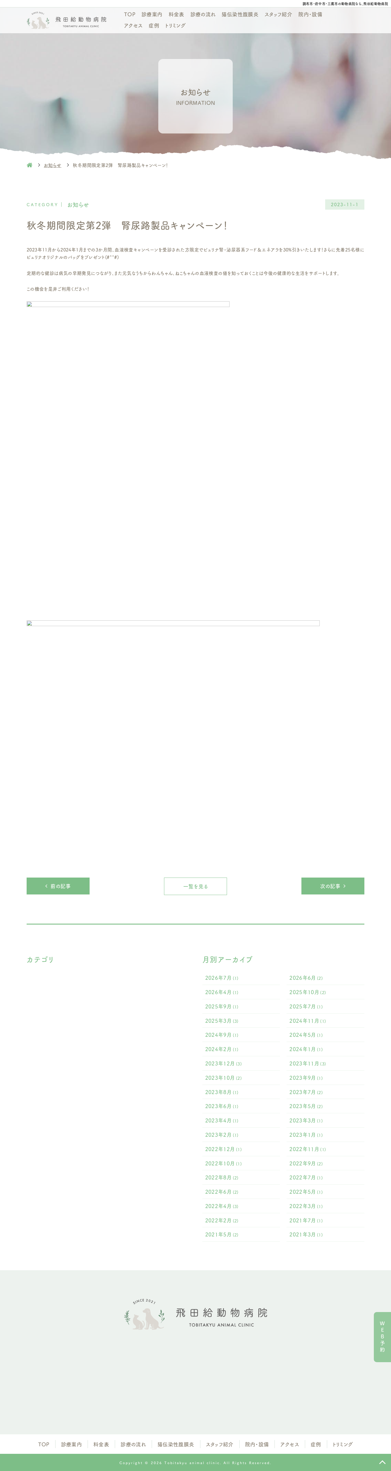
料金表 (176, 14)
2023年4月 (222, 1120)
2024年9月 (222, 1034)
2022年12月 (223, 1149)
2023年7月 (306, 1092)
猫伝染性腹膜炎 (240, 14)
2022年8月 (222, 1177)
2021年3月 (306, 1234)
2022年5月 (306, 1191)
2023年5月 (306, 1106)
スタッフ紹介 (278, 14)
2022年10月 (223, 1163)
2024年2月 (222, 1049)
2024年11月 (307, 1020)
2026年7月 (222, 977)
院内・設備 (310, 14)
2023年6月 (222, 1106)
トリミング (175, 25)
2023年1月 (306, 1134)
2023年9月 (306, 1077)
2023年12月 (223, 1063)
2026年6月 (306, 977)
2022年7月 (306, 1177)
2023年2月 (222, 1134)
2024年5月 (306, 1034)
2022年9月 (306, 1163)
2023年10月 (223, 1077)
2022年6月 (222, 1191)
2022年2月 (222, 1220)
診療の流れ (203, 14)
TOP (129, 14)
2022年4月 (222, 1206)
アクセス (133, 25)
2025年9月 (222, 1006)
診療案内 (151, 14)
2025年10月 (307, 992)
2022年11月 (307, 1149)
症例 (154, 25)
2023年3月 (306, 1120)
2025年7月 (306, 1006)
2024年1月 (306, 1049)
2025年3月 (222, 1020)
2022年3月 (306, 1206)
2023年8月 (222, 1092)
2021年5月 (222, 1234)
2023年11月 (307, 1063)
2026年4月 (222, 992)
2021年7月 (306, 1220)
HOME (29, 165)
